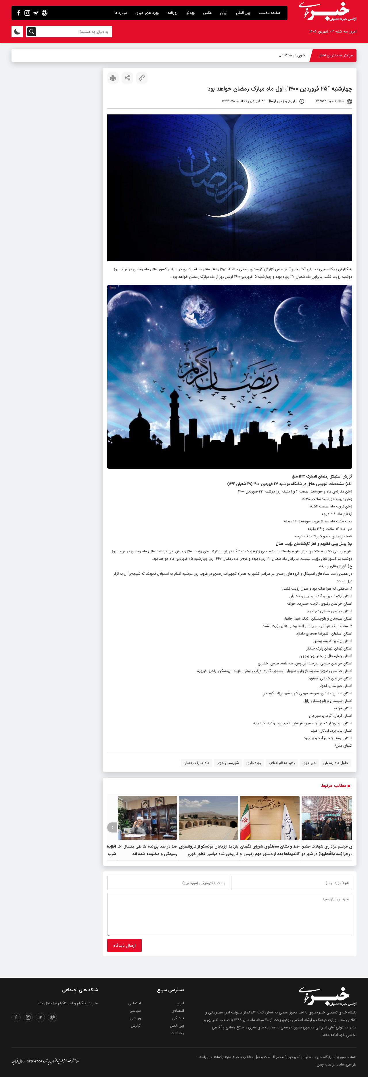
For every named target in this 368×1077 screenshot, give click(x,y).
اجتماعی (134, 1003)
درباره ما (120, 13)
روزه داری (253, 763)
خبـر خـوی (316, 1012)
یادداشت (177, 1033)
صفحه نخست (269, 13)
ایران (223, 13)
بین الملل (243, 13)
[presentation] (347, 828)
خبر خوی (297, 269)
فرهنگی (178, 1018)
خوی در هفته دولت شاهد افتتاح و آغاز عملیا (270, 55)
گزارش (136, 1026)
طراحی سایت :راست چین (336, 1064)
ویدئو (190, 13)
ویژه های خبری (147, 13)
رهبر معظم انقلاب (282, 763)
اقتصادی (178, 1011)
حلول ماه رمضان (335, 763)
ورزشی (135, 1018)
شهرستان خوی (228, 763)
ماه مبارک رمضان (196, 763)
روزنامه (172, 13)
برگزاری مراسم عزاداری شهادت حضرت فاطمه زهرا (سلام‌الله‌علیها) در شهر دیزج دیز (329, 854)
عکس (207, 13)
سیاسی (135, 1011)
